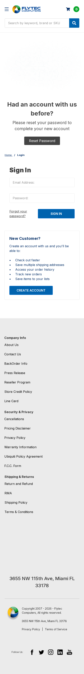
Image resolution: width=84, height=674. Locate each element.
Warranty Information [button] (20, 447)
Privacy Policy (31, 629)
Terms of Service (56, 629)
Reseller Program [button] (17, 382)
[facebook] (32, 652)
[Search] (74, 23)
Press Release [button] (14, 373)
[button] (42, 141)
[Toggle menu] (6, 9)
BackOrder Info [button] (15, 363)
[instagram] (51, 652)
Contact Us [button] (12, 354)
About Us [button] (11, 345)
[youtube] (69, 652)
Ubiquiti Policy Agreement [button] (23, 456)
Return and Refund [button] (18, 484)
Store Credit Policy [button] (18, 392)
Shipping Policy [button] (15, 502)
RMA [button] (8, 493)
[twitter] (41, 652)
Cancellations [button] (14, 419)
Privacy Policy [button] (14, 438)
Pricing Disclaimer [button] (17, 428)
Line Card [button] (11, 401)
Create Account (31, 290)
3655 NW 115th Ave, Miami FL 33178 (44, 621)
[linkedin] (60, 652)
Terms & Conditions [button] (18, 512)
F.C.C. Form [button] (12, 466)
